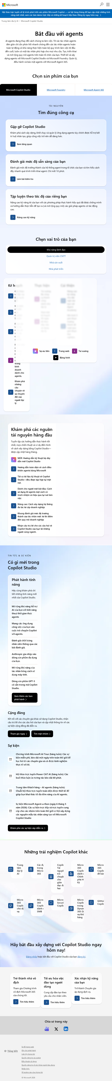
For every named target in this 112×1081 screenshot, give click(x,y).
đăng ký (81, 956)
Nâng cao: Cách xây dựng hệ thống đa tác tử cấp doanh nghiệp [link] (35, 506)
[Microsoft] (11, 5)
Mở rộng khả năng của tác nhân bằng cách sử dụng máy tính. (23, 671)
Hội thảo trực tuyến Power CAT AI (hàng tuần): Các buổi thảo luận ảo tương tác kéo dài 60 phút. (42, 776)
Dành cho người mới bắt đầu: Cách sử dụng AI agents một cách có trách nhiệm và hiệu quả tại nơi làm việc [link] (35, 493)
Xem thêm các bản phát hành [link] (23, 698)
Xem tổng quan (24, 144)
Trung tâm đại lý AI (9, 21)
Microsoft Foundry (56, 89)
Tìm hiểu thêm (27, 1001)
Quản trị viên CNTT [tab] (56, 256)
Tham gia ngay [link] (17, 733)
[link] (47, 1029)
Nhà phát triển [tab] (56, 268)
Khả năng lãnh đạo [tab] (56, 249)
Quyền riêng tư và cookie (31, 1058)
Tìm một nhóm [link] (41, 733)
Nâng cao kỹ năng (26, 217)
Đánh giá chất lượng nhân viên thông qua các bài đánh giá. (24, 644)
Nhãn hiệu (25, 1068)
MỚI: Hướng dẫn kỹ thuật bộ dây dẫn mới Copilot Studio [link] (34, 460)
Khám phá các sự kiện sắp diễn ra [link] (26, 828)
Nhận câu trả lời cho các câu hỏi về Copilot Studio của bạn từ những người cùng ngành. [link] (35, 528)
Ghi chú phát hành (29, 1050)
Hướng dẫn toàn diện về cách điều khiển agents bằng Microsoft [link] (34, 469)
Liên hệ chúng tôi (28, 1054)
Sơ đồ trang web (28, 1047)
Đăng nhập (31, 956)
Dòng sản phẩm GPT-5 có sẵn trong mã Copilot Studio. (24, 685)
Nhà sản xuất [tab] (56, 262)
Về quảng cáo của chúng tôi (32, 1072)
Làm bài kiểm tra (25, 178)
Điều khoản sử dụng (29, 1061)
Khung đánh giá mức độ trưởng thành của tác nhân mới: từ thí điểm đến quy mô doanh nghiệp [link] (35, 516)
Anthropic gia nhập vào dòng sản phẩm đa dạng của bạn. (24, 657)
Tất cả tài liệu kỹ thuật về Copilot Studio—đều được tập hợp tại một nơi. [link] (34, 479)
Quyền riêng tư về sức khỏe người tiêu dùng (38, 1065)
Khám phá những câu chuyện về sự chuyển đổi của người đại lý (20, 392)
